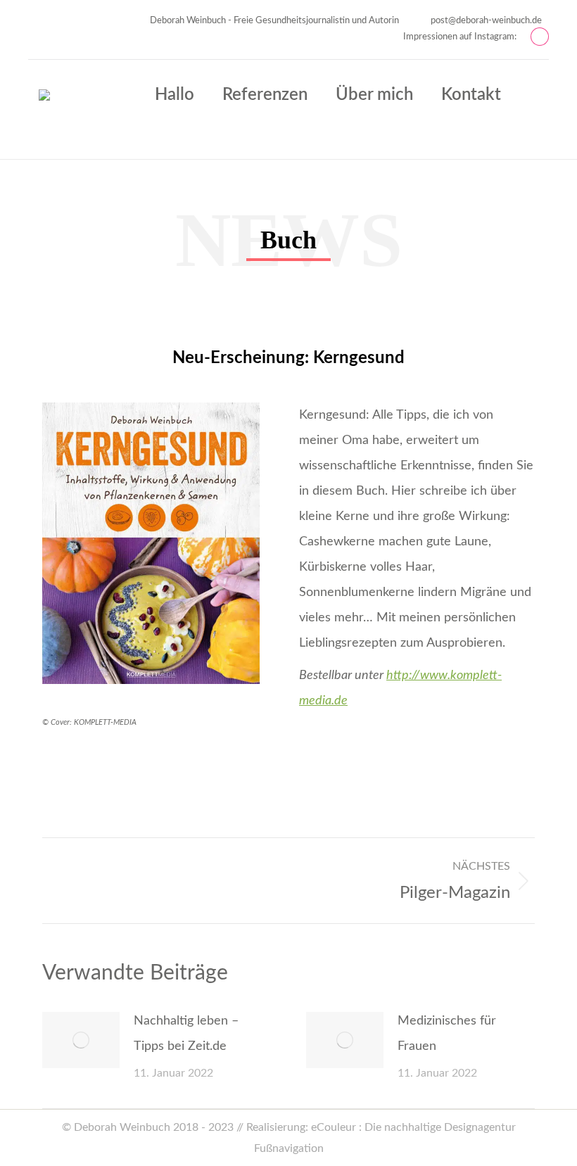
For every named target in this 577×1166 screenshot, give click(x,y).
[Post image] (81, 1040)
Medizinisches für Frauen (447, 1034)
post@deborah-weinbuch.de (486, 20)
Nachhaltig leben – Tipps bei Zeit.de (186, 1034)
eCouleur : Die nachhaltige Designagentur (413, 1127)
